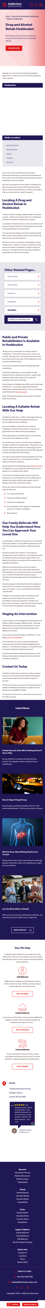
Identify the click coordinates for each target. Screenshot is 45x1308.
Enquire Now (14, 48)
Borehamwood (11, 150)
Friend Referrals (22, 1236)
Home (8, 16)
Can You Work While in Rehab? (15, 909)
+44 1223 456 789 (25, 1277)
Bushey (8, 154)
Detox (22, 1210)
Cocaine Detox (23, 1219)
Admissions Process (22, 1173)
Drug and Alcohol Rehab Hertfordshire (25, 16)
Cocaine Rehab (22, 1199)
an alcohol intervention (14, 637)
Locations (22, 1256)
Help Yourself (22, 994)
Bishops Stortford (12, 145)
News (22, 1259)
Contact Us (22, 1253)
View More (12, 310)
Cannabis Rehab (22, 1196)
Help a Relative (22, 1030)
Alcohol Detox (13, 285)
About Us (22, 1170)
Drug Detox (12, 293)
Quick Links (23, 1250)
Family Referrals (22, 1233)
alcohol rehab (38, 466)
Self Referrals (22, 1239)
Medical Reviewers (22, 1176)
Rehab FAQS (22, 1262)
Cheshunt (9, 158)
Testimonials (22, 1182)
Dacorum (9, 162)
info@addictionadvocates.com (24, 1282)
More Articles (20, 930)
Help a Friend (22, 1066)
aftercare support (21, 392)
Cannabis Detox (22, 1216)
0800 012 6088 (24, 1271)
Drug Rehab (12, 302)
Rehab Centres (23, 1179)
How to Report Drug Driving (14, 800)
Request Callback (30, 1304)
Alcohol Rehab (13, 276)
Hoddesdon (10, 85)
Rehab (22, 1190)
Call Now (15, 1304)
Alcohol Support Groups (22, 1242)
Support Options (22, 1230)
